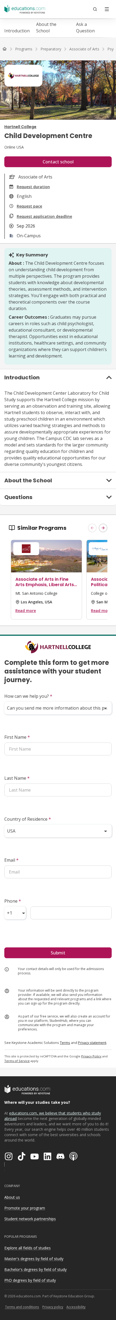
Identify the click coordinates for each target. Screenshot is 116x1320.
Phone (12, 901)
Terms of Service (17, 1061)
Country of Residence (27, 819)
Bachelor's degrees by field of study (35, 1269)
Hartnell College (20, 126)
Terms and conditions (22, 1307)
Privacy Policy (91, 1056)
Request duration (33, 186)
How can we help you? (28, 696)
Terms (65, 1042)
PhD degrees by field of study (30, 1280)
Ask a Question (85, 27)
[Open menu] (107, 9)
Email (11, 860)
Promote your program (24, 1208)
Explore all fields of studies (27, 1247)
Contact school (58, 162)
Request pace (29, 206)
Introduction (17, 31)
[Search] (95, 9)
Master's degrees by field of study (33, 1258)
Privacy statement (92, 1042)
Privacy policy (52, 1307)
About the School (46, 27)
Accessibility (76, 1307)
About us (12, 1197)
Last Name (17, 778)
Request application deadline (44, 216)
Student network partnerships (30, 1218)
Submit (58, 953)
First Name (17, 737)
